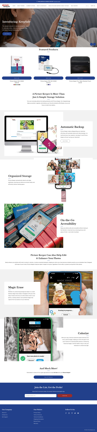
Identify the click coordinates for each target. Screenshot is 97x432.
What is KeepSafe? (42, 5)
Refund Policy (37, 421)
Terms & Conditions (38, 417)
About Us (4, 412)
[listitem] (48, 1)
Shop (14, 5)
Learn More (7, 33)
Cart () (93, 5)
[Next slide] (94, 44)
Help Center (74, 5)
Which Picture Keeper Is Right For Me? (59, 5)
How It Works (20, 5)
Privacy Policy (37, 412)
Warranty (36, 423)
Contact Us (4, 414)
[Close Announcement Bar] (96, 1)
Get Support (5, 417)
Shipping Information (39, 419)
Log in (87, 5)
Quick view (16, 78)
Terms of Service (38, 414)
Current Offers (30, 5)
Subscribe (64, 395)
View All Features (48, 377)
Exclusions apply (57, 1)
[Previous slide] (91, 44)
